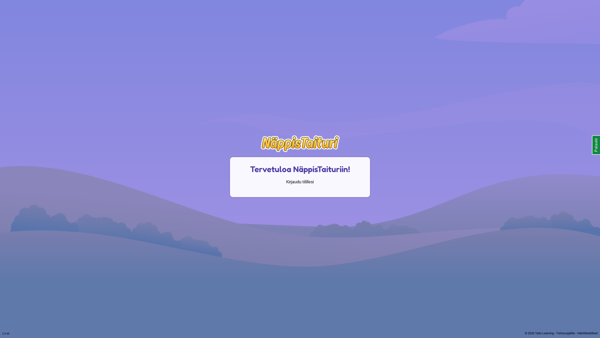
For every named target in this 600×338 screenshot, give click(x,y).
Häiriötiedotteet (587, 333)
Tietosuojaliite (565, 333)
